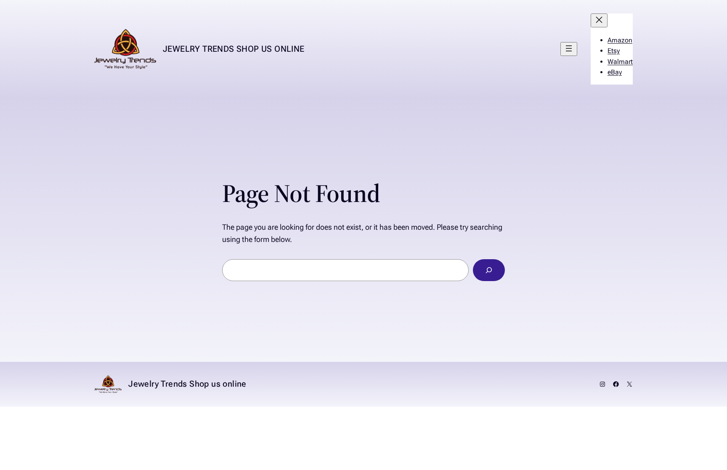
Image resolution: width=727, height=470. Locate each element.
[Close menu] (599, 20)
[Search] (489, 270)
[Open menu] (568, 49)
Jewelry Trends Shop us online (234, 49)
